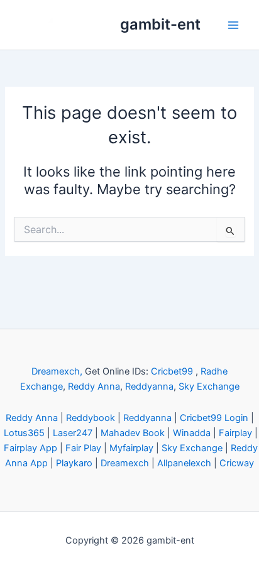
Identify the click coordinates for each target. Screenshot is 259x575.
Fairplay (235, 433)
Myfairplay (131, 448)
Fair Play (83, 448)
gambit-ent (160, 24)
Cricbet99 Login (214, 418)
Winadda (192, 433)
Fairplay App (30, 448)
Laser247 (72, 433)
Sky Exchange (209, 386)
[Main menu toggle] (233, 25)
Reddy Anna (94, 386)
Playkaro (74, 463)
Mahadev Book (133, 433)
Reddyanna (149, 386)
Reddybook (90, 418)
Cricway (236, 463)
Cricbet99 (172, 371)
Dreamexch (125, 463)
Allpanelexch (184, 463)
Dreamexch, (56, 371)
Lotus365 (24, 433)
